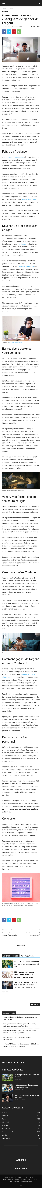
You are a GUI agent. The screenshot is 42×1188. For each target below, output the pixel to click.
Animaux (18, 1177)
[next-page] (7, 992)
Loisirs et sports (8, 1179)
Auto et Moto (9, 1177)
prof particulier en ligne (15, 342)
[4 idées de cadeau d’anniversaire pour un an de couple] (7, 1088)
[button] (3, 3)
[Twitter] (9, 31)
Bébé (30, 1179)
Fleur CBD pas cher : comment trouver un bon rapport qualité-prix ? (26, 964)
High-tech (32, 1177)
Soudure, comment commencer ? (33, 934)
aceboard (7, 27)
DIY (11, 1181)
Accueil (4, 8)
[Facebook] (4, 31)
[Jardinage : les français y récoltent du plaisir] (7, 1077)
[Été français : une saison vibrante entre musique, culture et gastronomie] (7, 974)
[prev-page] (3, 992)
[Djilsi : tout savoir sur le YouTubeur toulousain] (7, 1098)
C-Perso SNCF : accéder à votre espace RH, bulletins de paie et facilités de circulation (21, 1045)
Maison (17, 1179)
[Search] (39, 3)
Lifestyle (11, 8)
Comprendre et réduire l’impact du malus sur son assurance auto (20, 1018)
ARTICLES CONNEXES (10, 956)
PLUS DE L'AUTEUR (27, 956)
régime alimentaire (29, 199)
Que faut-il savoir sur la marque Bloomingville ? (10, 934)
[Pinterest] (14, 31)
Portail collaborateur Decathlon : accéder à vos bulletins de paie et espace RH (19, 1032)
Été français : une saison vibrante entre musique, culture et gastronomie (24, 974)
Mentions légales (26, 1181)
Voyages (23, 1179)
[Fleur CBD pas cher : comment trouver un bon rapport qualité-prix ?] (7, 964)
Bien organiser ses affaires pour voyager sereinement (17, 1038)
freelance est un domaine (14, 157)
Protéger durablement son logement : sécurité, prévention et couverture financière (19, 1025)
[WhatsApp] (19, 31)
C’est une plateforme (26, 266)
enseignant (22, 244)
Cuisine (25, 1177)
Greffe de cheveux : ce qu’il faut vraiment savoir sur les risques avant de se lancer (25, 984)
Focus (35, 1179)
